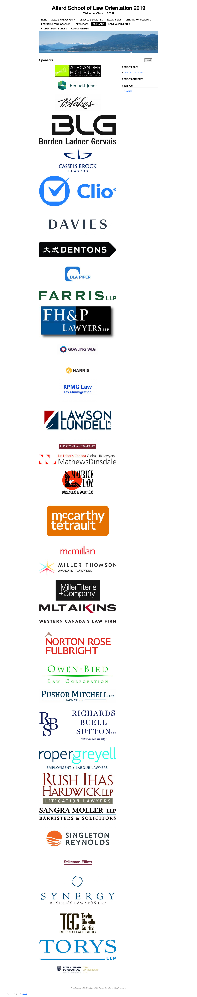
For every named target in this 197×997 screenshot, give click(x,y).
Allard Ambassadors (63, 19)
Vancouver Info (80, 28)
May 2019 (128, 91)
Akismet (25, 994)
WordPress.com (120, 988)
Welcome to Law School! (134, 72)
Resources (82, 24)
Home (44, 19)
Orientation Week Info (138, 19)
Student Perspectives (54, 28)
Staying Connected (119, 24)
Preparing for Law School (56, 24)
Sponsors (98, 24)
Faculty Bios (114, 19)
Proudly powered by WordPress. (83, 988)
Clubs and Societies (91, 19)
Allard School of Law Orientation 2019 (98, 8)
